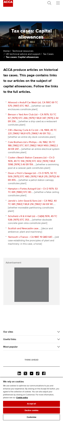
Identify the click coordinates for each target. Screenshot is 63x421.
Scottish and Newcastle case (23, 228)
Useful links (9, 339)
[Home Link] (31, 359)
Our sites (8, 331)
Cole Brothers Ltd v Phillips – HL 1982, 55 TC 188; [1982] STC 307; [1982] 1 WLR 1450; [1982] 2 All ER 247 (33, 146)
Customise (31, 417)
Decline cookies (32, 410)
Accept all (31, 404)
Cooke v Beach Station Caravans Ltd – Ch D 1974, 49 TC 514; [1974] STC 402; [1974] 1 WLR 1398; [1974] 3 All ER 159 (31, 161)
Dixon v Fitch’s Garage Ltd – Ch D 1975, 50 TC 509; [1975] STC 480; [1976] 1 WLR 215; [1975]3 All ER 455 (33, 177)
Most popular (10, 346)
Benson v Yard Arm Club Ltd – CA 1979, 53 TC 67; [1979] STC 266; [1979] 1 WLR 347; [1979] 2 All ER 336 (33, 118)
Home (6, 51)
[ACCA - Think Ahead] (8, 5)
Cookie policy (22, 397)
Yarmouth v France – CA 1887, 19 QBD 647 (30, 237)
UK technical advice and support (23, 54)
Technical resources (22, 51)
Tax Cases (48, 54)
